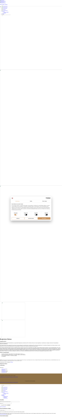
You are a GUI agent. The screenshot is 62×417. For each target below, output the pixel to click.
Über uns (3, 392)
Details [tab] (31, 201)
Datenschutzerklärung (3, 414)
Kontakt (3, 394)
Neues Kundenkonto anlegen (4, 415)
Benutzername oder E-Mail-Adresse (5, 401)
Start (0, 4)
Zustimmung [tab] (17, 201)
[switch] (26, 214)
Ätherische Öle (5, 391)
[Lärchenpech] (13, 319)
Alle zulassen (44, 218)
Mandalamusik (6, 396)
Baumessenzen (4, 370)
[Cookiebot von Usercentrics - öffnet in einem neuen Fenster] (46, 198)
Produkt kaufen (2, 365)
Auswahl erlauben (31, 218)
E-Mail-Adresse (2, 410)
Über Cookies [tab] (44, 201)
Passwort (1, 403)
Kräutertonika (4, 372)
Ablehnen (17, 218)
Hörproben (5, 397)
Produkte (3, 4)
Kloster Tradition (6, 393)
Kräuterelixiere (5, 6)
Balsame (6, 4)
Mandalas (3, 395)
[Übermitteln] (2, 386)
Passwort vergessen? (3, 406)
